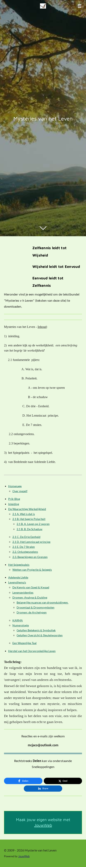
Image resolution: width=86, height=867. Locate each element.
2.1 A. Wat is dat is (23, 514)
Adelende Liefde (18, 577)
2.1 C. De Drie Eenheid (26, 536)
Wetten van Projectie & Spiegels (32, 569)
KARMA (17, 620)
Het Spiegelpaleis (18, 564)
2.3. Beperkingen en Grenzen (30, 557)
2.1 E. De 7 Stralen (23, 546)
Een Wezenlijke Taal (24, 643)
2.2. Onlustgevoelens (25, 551)
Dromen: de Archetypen (32, 612)
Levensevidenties (22, 592)
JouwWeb (43, 825)
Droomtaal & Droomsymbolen (35, 607)
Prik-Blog (14, 499)
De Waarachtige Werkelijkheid (27, 509)
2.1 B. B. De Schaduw (29, 529)
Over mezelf (19, 491)
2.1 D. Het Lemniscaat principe (31, 541)
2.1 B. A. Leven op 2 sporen (33, 524)
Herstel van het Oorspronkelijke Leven (32, 651)
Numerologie (20, 625)
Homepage (15, 486)
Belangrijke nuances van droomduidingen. (42, 602)
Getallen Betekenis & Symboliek (36, 630)
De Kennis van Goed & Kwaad (30, 587)
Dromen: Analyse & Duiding (29, 597)
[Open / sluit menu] (79, 6)
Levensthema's (17, 582)
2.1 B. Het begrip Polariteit (28, 519)
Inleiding (13, 504)
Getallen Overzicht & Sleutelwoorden (40, 635)
